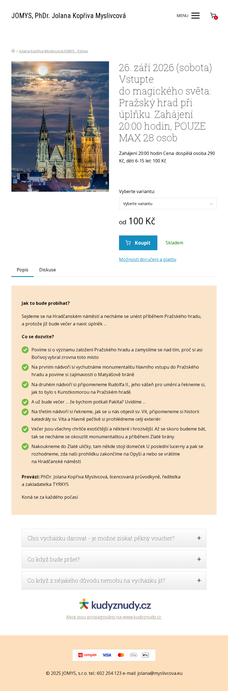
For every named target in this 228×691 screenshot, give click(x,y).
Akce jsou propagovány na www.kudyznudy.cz (114, 617)
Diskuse (47, 270)
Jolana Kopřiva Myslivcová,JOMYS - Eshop (53, 50)
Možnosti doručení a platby (147, 259)
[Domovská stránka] (13, 50)
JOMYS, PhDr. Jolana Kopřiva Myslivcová (68, 15)
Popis (22, 270)
